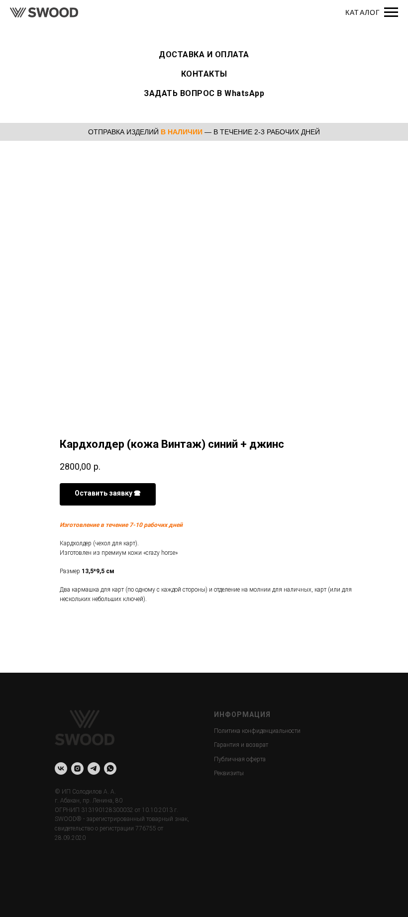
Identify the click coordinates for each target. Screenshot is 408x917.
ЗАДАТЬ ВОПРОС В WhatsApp (204, 93)
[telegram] (94, 768)
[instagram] (77, 768)
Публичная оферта (240, 759)
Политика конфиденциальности (257, 730)
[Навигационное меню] (391, 12)
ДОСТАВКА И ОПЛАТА (204, 54)
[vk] (61, 768)
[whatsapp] (110, 768)
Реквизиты (229, 773)
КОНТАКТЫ (204, 74)
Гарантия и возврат (241, 744)
